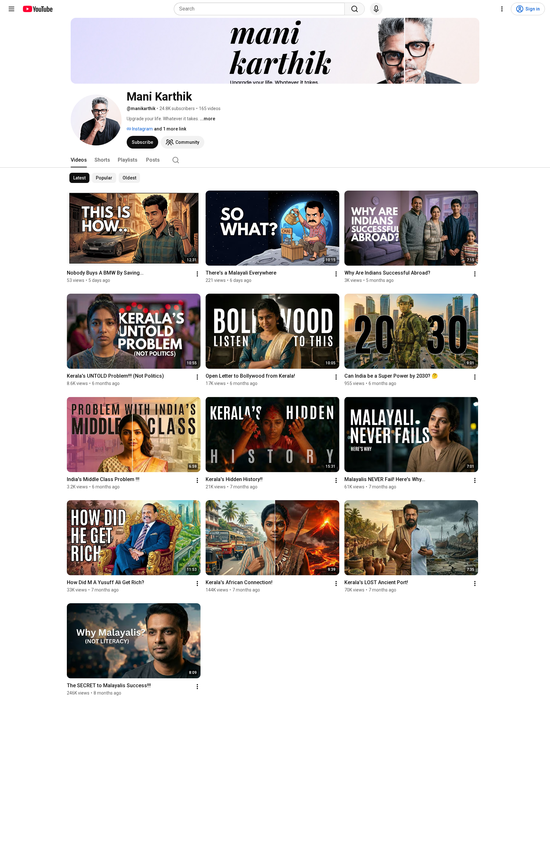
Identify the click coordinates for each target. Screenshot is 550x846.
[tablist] (275, 160)
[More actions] (197, 274)
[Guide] (11, 9)
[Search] (354, 9)
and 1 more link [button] (170, 128)
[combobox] (261, 9)
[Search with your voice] (376, 9)
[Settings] (502, 9)
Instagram (142, 128)
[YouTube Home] (37, 9)
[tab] (79, 160)
